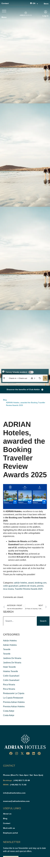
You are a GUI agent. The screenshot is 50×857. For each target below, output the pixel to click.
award (31, 583)
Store (46, 4)
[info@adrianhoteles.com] (4, 789)
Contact (5, 3)
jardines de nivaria (27, 586)
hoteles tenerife (10, 671)
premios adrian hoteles (14, 702)
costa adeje (8, 711)
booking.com (40, 583)
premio (40, 586)
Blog (5, 818)
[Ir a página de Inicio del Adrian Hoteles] (25, 741)
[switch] (31, 372)
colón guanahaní (10, 586)
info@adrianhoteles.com (14, 793)
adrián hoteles (20, 583)
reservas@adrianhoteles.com (16, 801)
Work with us (9, 828)
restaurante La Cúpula (13, 693)
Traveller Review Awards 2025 (29, 589)
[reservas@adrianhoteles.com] (4, 797)
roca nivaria (8, 589)
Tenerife (6, 649)
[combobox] (19, 621)
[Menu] (4, 11)
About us (7, 814)
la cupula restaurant (13, 698)
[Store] (41, 3)
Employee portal (10, 833)
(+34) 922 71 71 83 (18, 785)
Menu (4, 17)
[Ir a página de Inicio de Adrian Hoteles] (25, 13)
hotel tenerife (9, 667)
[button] (45, 378)
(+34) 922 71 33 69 (22, 780)
